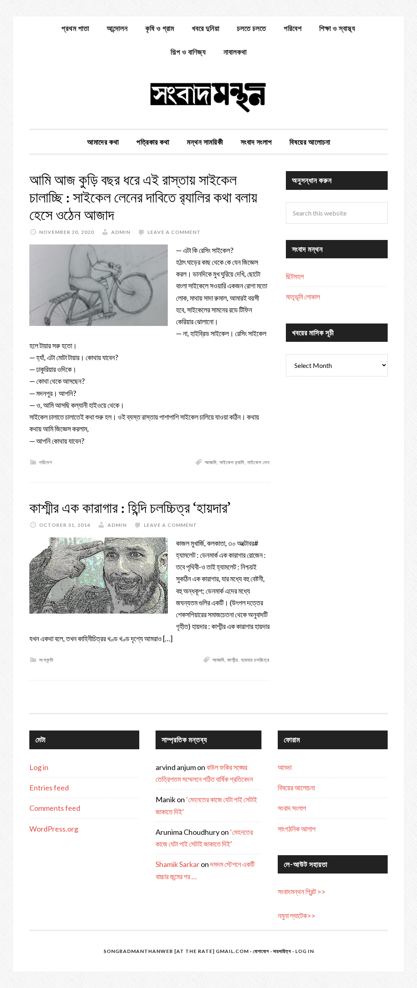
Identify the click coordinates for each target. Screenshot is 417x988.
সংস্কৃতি (46, 660)
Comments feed (54, 807)
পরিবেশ (45, 462)
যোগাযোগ (261, 951)
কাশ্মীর (232, 660)
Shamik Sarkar (178, 864)
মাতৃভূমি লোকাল (303, 296)
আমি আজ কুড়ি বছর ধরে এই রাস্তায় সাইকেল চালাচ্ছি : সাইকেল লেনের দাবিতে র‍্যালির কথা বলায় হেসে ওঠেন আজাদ (143, 197)
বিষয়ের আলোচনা (296, 787)
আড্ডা (285, 767)
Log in (38, 767)
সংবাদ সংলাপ (292, 807)
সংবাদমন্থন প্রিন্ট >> (301, 891)
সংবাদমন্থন (208, 96)
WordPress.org (53, 828)
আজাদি (211, 462)
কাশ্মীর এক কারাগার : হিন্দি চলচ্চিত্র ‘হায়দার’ (129, 508)
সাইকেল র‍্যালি (231, 462)
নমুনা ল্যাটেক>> (296, 915)
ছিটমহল (295, 276)
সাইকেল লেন (258, 462)
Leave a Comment (174, 232)
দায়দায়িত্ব (282, 951)
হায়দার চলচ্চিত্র (255, 660)
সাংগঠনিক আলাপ (297, 828)
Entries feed (49, 787)
